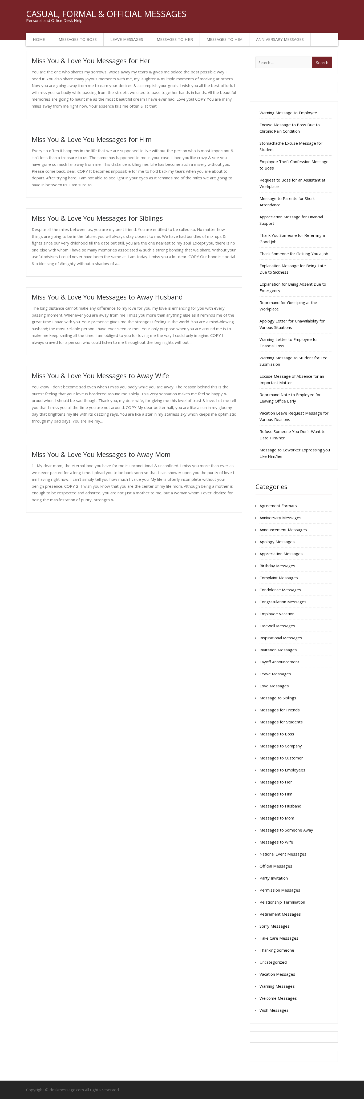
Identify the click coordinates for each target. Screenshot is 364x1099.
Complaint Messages (279, 577)
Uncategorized (273, 962)
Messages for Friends (280, 709)
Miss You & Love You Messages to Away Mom (101, 454)
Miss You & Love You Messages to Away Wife (100, 375)
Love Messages (274, 685)
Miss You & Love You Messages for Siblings (97, 218)
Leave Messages (126, 39)
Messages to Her (175, 39)
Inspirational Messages (281, 637)
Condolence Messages (280, 589)
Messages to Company (281, 746)
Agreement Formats (278, 505)
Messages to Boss (78, 39)
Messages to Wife (276, 842)
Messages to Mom (277, 818)
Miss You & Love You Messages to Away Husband (107, 296)
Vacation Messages (277, 974)
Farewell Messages (277, 625)
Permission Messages (280, 890)
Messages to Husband (280, 806)
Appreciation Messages (281, 553)
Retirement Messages (280, 914)
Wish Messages (274, 1010)
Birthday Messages (277, 565)
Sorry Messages (275, 926)
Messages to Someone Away (286, 830)
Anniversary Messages (280, 39)
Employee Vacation (277, 613)
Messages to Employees (282, 770)
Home (39, 39)
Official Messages (276, 866)
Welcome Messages (278, 998)
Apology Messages (277, 541)
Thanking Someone (277, 950)
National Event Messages (283, 854)
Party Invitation (274, 878)
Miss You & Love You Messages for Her (91, 60)
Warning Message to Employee (288, 112)
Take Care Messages (279, 938)
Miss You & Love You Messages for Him (92, 139)
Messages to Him (224, 39)
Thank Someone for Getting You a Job (294, 253)
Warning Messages (277, 986)
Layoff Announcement (279, 661)
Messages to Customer (281, 758)
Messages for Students (281, 721)
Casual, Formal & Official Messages (106, 13)
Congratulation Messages (283, 601)
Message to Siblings (278, 697)
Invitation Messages (278, 649)
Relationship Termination (282, 902)
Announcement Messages (283, 529)
